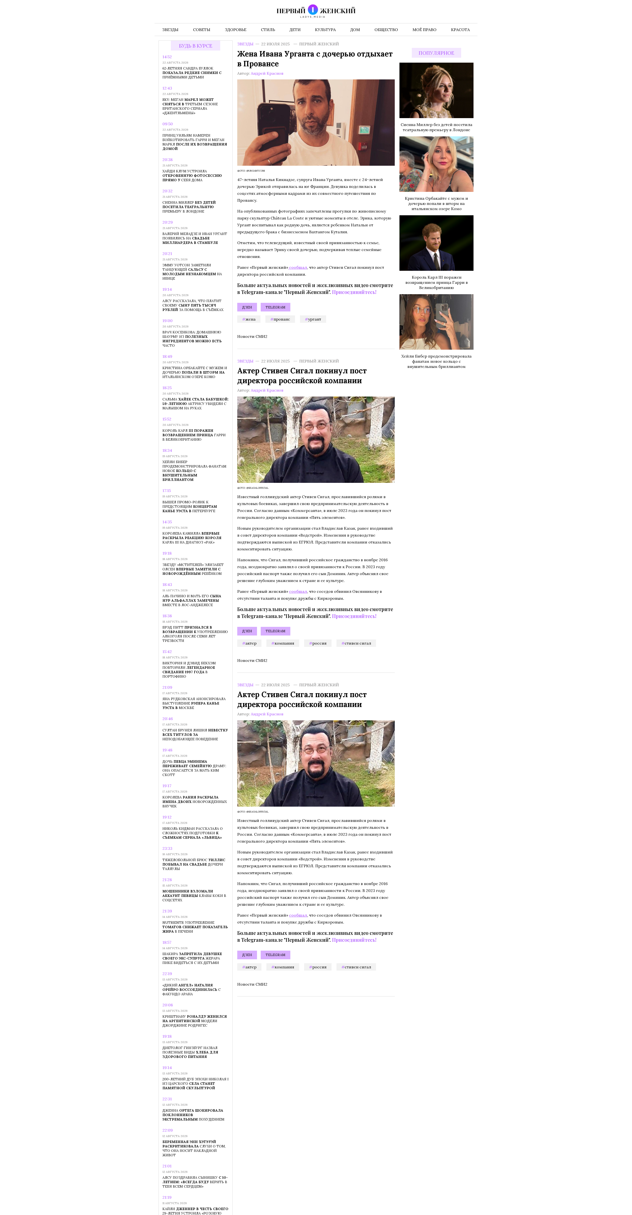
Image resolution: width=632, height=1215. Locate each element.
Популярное (436, 53)
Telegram (275, 307)
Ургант (314, 319)
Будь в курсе (195, 46)
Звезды (245, 43)
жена (250, 319)
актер (251, 642)
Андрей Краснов (267, 73)
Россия (319, 642)
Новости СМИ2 (252, 336)
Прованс (282, 319)
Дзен (247, 307)
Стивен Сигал (358, 642)
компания (284, 642)
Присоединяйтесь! (354, 292)
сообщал (297, 267)
